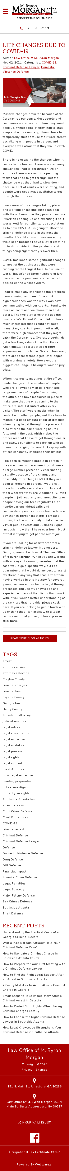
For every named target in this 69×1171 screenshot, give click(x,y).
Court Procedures (15, 817)
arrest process (13, 805)
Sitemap (41, 1069)
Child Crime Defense (18, 811)
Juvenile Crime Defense (20, 877)
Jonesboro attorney (17, 715)
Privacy (27, 1069)
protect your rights (16, 793)
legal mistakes (13, 745)
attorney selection (16, 673)
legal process (13, 751)
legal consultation (16, 733)
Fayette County (13, 697)
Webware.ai (44, 1164)
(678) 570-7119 (36, 28)
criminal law (12, 691)
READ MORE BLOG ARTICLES (30, 638)
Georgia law (12, 703)
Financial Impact (14, 871)
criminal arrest (13, 829)
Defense (9, 847)
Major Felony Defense (19, 895)
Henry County (12, 709)
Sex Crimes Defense (17, 901)
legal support (12, 763)
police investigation (17, 787)
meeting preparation (18, 781)
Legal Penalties (14, 883)
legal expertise (14, 739)
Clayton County (14, 679)
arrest (7, 661)
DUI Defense (12, 865)
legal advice (12, 727)
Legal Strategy (13, 889)
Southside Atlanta (16, 907)
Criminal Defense (15, 835)
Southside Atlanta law (19, 799)
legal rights (11, 757)
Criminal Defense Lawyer (21, 67)
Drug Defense (13, 859)
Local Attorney (13, 769)
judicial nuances (14, 721)
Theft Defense (13, 913)
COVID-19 (49, 62)
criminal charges (15, 685)
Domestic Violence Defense (23, 853)
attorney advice (14, 667)
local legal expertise (18, 775)
